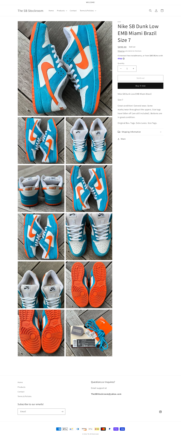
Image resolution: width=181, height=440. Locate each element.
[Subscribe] (62, 411)
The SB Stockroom (93, 434)
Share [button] (123, 139)
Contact (21, 391)
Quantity (121, 63)
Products (21, 387)
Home (20, 382)
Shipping (121, 51)
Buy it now (141, 85)
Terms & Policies (25, 396)
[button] (61, 10)
